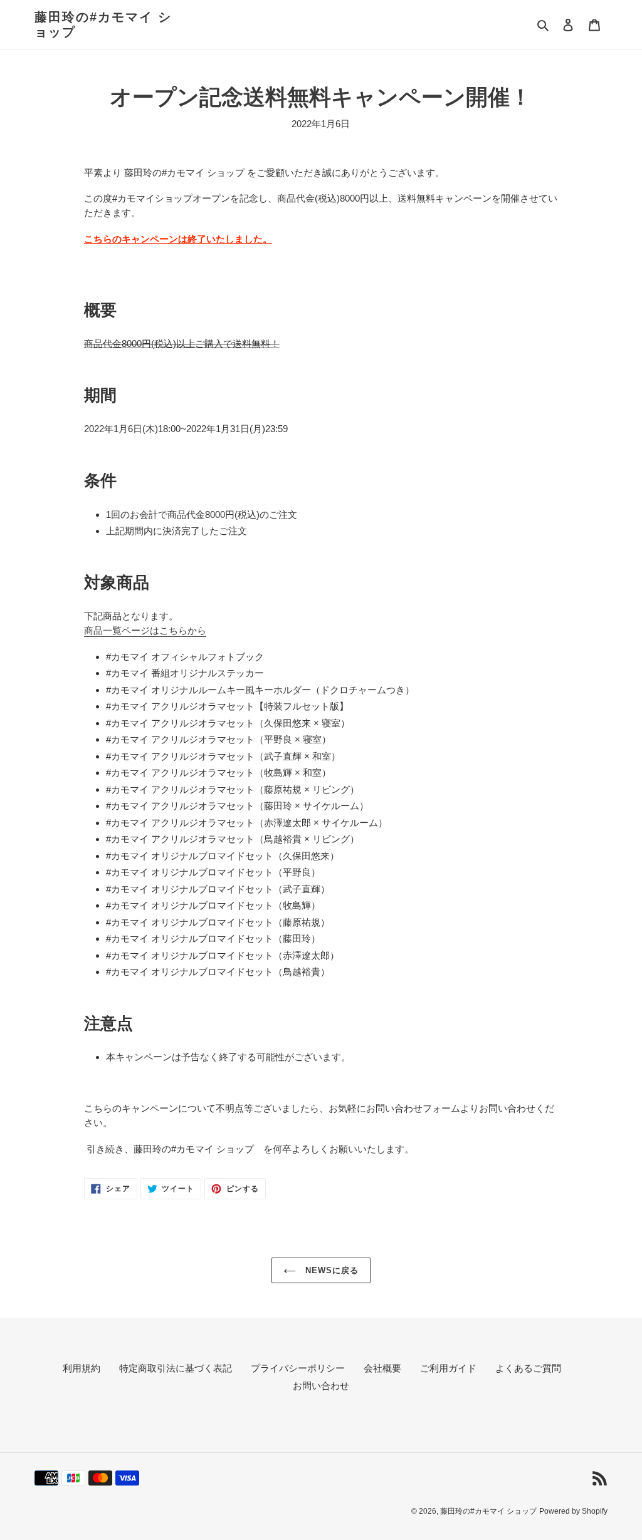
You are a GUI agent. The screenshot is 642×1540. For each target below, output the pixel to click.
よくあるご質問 (528, 1368)
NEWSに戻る (330, 1270)
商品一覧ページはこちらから (145, 630)
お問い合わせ (321, 1385)
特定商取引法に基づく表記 (175, 1368)
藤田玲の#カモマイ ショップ (103, 24)
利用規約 (81, 1368)
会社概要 (382, 1368)
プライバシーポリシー (298, 1368)
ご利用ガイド (448, 1368)
